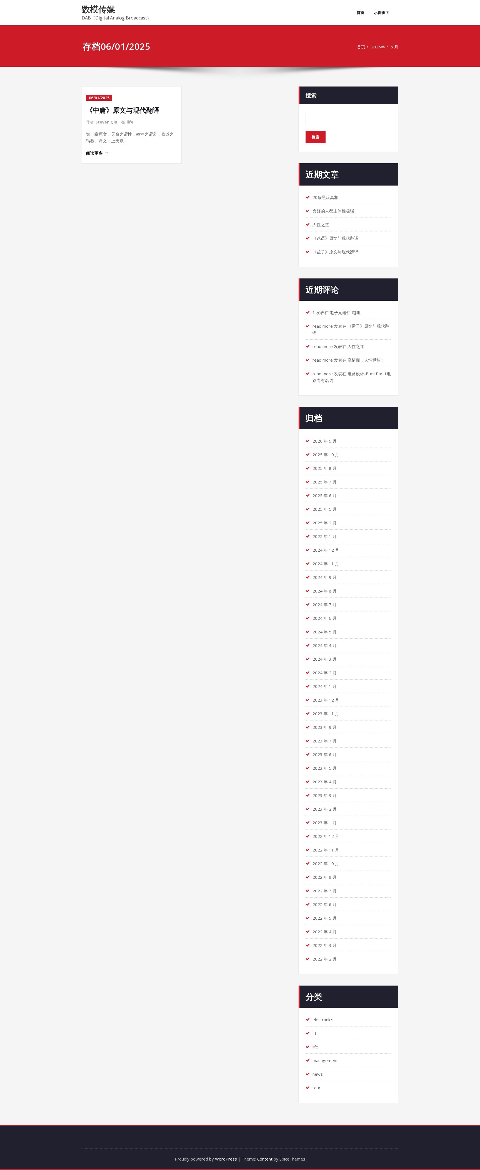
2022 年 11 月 (325, 850)
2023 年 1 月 (324, 822)
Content (264, 1159)
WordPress (226, 1159)
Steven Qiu (106, 122)
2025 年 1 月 (324, 536)
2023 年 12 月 (325, 700)
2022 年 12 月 (325, 836)
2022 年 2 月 (324, 959)
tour (316, 1087)
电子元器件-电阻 (345, 312)
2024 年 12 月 (325, 550)
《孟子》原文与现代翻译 (335, 252)
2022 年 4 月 (324, 931)
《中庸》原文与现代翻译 (122, 110)
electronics (322, 1019)
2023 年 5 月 (324, 768)
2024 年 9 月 (324, 577)
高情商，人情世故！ (366, 360)
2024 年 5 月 (324, 632)
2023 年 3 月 (324, 795)
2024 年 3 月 (324, 659)
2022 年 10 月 (325, 863)
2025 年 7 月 (324, 482)
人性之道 (320, 224)
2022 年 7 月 (324, 890)
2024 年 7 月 (324, 604)
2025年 (378, 47)
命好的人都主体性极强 (333, 211)
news (317, 1074)
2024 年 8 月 (324, 591)
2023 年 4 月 (324, 781)
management (325, 1060)
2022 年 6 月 (324, 904)
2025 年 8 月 (324, 468)
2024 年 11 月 (325, 563)
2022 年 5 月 (324, 918)
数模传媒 (98, 9)
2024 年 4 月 (324, 645)
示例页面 (381, 12)
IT (314, 1033)
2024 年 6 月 (324, 618)
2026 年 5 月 (324, 441)
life (130, 122)
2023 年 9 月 (324, 727)
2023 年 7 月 (324, 741)
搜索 (311, 95)
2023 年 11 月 (325, 713)
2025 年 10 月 (325, 454)
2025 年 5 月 (324, 509)
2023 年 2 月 (324, 809)
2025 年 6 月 (324, 495)
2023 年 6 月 (324, 754)
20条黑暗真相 (325, 197)
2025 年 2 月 (324, 522)
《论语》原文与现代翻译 (335, 238)
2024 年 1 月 (324, 686)
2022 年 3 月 (324, 945)
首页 (360, 12)
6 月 (394, 47)
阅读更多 (94, 153)
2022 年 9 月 (324, 877)
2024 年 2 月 (324, 672)
